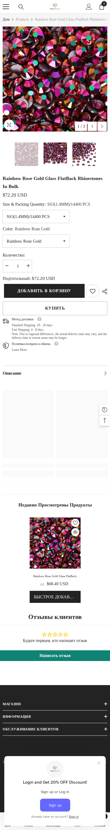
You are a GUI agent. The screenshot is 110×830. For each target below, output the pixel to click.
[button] (92, 126)
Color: (26, 229)
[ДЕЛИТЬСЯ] (103, 291)
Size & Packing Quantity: (46, 204)
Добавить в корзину (43, 290)
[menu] (6, 6)
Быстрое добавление (57, 597)
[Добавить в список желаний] (75, 523)
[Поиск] (21, 7)
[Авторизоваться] (89, 7)
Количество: (14, 255)
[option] (55, 79)
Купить (55, 308)
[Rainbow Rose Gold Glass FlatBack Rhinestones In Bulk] (55, 543)
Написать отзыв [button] (55, 655)
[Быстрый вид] (75, 532)
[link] (92, 291)
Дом (6, 19)
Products (22, 19)
